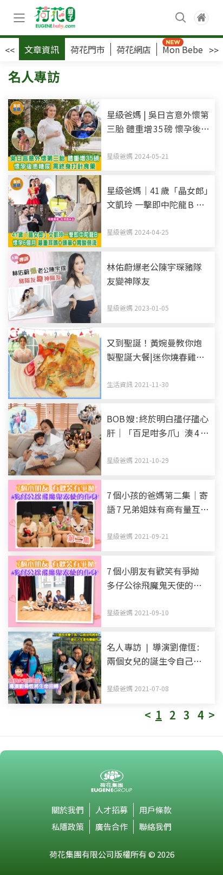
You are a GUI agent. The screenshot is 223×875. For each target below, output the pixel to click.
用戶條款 (155, 809)
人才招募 (111, 809)
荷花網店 (133, 49)
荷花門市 (87, 49)
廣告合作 (111, 826)
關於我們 (67, 809)
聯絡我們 (155, 826)
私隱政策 (67, 826)
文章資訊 (41, 49)
